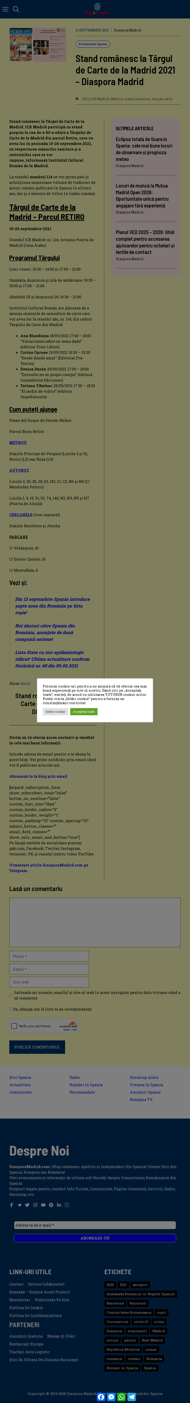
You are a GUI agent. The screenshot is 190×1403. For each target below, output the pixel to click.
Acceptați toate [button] (84, 711)
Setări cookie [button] (55, 711)
